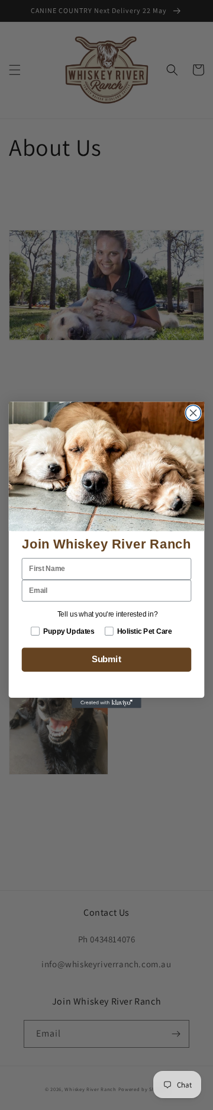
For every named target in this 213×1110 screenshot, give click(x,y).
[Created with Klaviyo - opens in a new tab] (106, 703)
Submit (106, 660)
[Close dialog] (193, 413)
